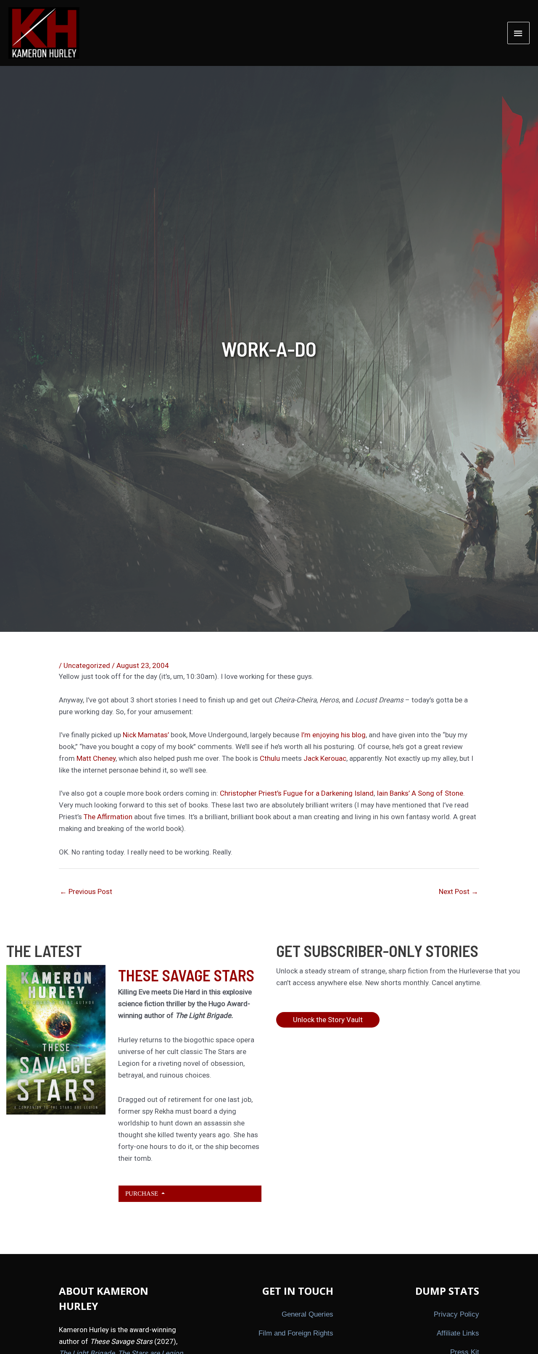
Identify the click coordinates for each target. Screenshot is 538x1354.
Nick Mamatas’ (147, 735)
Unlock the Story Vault (328, 1019)
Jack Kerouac (324, 758)
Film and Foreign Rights (295, 1333)
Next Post (458, 891)
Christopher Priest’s (251, 793)
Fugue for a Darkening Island (328, 793)
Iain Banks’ (394, 793)
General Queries (307, 1314)
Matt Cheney (96, 758)
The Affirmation (109, 816)
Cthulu (270, 758)
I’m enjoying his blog (333, 735)
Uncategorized (86, 665)
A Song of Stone (437, 793)
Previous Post (86, 891)
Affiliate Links (458, 1333)
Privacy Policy (456, 1314)
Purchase (142, 1193)
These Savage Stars (186, 975)
